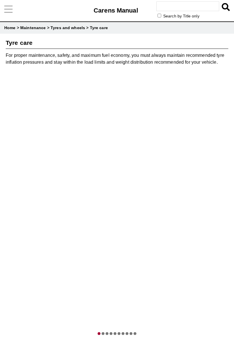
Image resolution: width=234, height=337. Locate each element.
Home (10, 27)
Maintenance (33, 27)
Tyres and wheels (68, 27)
